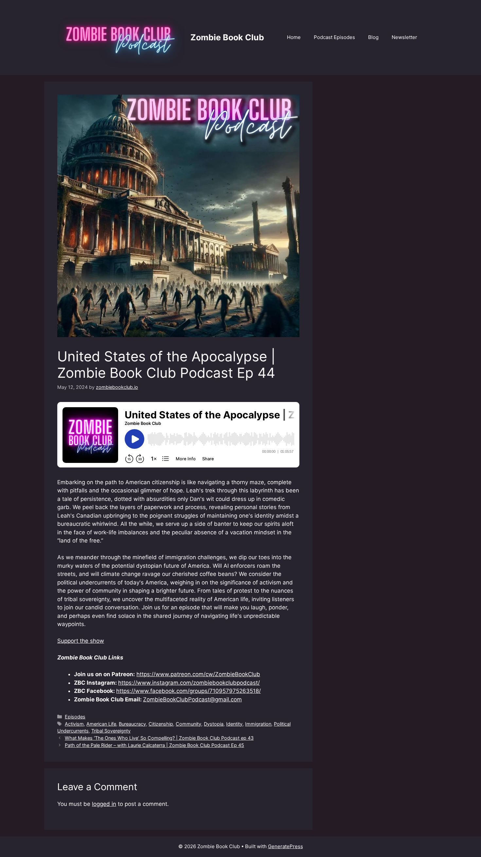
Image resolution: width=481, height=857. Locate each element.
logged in (104, 804)
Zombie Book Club (227, 37)
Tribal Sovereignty (111, 730)
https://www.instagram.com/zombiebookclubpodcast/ (189, 682)
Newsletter (404, 37)
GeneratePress (285, 846)
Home (294, 37)
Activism (74, 724)
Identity (234, 724)
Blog (373, 37)
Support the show (80, 641)
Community (188, 724)
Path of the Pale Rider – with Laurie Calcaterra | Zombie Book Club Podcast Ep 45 (154, 745)
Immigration (258, 724)
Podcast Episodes (334, 37)
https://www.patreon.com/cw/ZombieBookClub (198, 674)
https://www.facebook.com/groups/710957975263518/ (188, 691)
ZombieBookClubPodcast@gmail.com (192, 699)
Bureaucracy (132, 724)
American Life (101, 724)
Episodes (75, 716)
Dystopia (213, 724)
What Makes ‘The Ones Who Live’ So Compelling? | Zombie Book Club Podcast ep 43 (159, 738)
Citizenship (161, 724)
